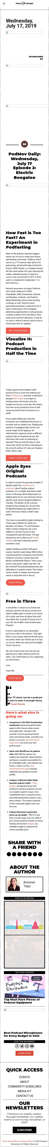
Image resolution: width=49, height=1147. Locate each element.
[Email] (40, 854)
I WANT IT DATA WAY (18, 458)
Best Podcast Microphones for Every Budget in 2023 (23, 1034)
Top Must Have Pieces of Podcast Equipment (22, 1001)
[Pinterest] (19, 854)
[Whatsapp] (30, 854)
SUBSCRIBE (24, 1130)
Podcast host (17, 395)
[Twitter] (14, 854)
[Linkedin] (24, 854)
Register (31, 824)
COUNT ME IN (15, 678)
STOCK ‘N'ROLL (15, 582)
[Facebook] (9, 854)
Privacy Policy (27, 1141)
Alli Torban (18, 398)
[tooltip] (17, 1046)
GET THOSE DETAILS (18, 330)
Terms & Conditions (10, 1141)
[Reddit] (35, 854)
